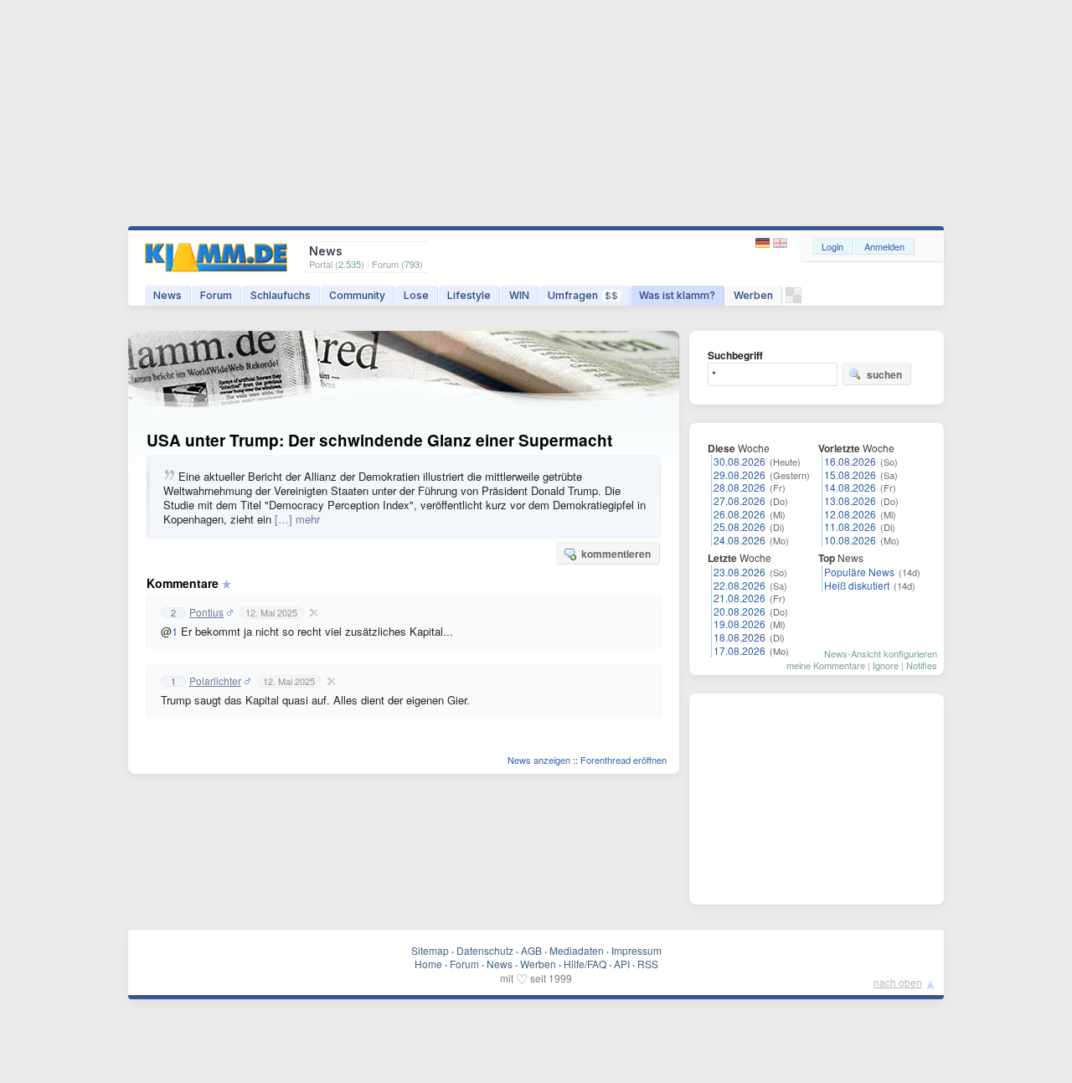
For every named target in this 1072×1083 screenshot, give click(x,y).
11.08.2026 (850, 526)
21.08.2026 (739, 597)
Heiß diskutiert (856, 585)
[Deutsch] (764, 243)
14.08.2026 (850, 487)
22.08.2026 (739, 585)
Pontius (206, 612)
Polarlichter (215, 681)
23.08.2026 (739, 572)
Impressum (636, 950)
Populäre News (859, 572)
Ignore (886, 665)
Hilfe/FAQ (585, 964)
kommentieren (616, 553)
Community (357, 295)
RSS (647, 964)
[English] (780, 243)
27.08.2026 (739, 500)
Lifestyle (469, 295)
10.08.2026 (850, 540)
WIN (519, 295)
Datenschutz (484, 950)
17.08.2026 (739, 650)
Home (428, 964)
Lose (416, 295)
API (622, 964)
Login (832, 246)
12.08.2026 (850, 514)
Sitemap (430, 950)
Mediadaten (576, 950)
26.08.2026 (739, 514)
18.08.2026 (739, 637)
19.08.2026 (739, 623)
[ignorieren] (311, 612)
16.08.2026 (850, 461)
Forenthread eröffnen (623, 759)
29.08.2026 (739, 474)
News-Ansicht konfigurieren (880, 653)
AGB (531, 950)
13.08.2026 (850, 500)
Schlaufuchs (280, 295)
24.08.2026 (739, 540)
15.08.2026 (850, 474)
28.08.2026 (739, 487)
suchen (884, 374)
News (167, 295)
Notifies (921, 665)
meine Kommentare (825, 665)
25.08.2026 (739, 526)
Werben (753, 295)
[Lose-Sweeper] (793, 299)
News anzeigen (539, 759)
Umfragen (583, 295)
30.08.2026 (739, 461)
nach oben (898, 982)
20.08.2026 (739, 611)
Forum (216, 295)
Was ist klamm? (677, 295)
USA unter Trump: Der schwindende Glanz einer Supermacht (379, 440)
